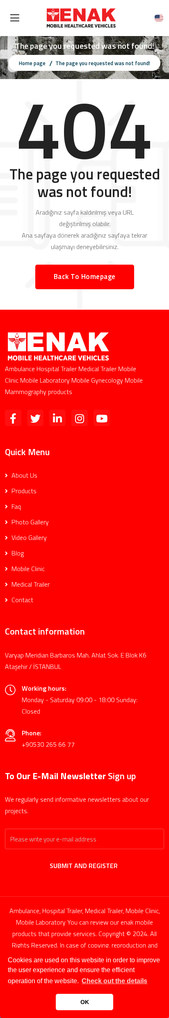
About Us (23, 475)
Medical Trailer (30, 584)
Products (23, 491)
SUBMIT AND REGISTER (84, 866)
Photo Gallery (29, 522)
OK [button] (84, 1002)
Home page (32, 63)
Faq (15, 506)
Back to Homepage (85, 276)
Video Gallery (28, 537)
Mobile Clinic (27, 569)
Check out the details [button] (114, 980)
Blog (17, 553)
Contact (21, 600)
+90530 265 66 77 (48, 744)
